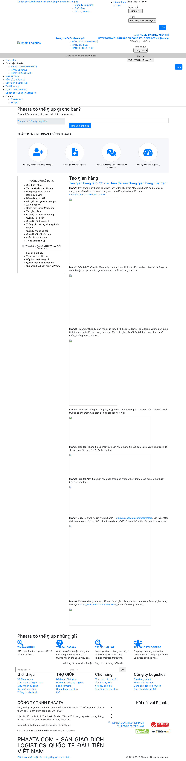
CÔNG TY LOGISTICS (143, 38)
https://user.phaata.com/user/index (87, 194)
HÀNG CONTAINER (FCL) (85, 41)
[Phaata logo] (29, 43)
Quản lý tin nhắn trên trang (40, 214)
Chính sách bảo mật (27, 757)
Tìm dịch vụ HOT (103, 682)
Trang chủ (61, 38)
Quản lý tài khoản (35, 217)
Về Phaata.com (25, 679)
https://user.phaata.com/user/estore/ (98, 604)
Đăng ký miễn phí (158, 35)
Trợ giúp (73, 1)
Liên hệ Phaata (82, 11)
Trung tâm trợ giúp (36, 240)
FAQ (58, 692)
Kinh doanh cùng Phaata (29, 682)
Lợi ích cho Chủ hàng (28, 1)
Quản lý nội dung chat (37, 221)
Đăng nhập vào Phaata (38, 191)
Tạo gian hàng (33, 211)
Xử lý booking (33, 204)
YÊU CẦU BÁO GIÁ (122, 38)
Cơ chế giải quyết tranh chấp (55, 757)
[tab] (119, 183)
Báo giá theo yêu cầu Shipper (41, 201)
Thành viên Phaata (143, 682)
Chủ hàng (80, 8)
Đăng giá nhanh (34, 194)
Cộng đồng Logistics (67, 689)
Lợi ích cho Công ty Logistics (54, 1)
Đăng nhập (138, 35)
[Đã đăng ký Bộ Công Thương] (159, 724)
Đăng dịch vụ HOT (35, 198)
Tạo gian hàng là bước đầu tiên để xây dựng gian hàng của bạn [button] (117, 183)
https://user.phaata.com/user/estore (133, 518)
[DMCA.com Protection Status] (142, 731)
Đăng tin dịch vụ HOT (145, 689)
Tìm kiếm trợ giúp (80, 125)
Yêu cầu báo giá (103, 685)
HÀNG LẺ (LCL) (80, 44)
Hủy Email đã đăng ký (37, 259)
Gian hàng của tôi (143, 679)
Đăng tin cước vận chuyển (147, 685)
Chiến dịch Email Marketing (40, 208)
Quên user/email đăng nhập (40, 262)
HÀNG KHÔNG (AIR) (82, 48)
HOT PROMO (105, 38)
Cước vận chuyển (76, 38)
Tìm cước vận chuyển (106, 679)
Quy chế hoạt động (27, 689)
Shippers (15, 102)
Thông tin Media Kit (27, 692)
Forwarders (16, 99)
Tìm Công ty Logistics (106, 689)
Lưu (163, 27)
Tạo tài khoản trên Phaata (39, 188)
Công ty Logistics (84, 5)
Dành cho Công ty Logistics (70, 682)
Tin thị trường (161, 38)
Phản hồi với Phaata (36, 237)
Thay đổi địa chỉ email (37, 256)
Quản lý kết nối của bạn (38, 234)
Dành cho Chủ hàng (66, 679)
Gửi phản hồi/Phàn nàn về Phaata (43, 266)
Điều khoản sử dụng (27, 685)
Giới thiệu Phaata (35, 185)
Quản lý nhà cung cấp (37, 230)
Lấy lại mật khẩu (34, 252)
